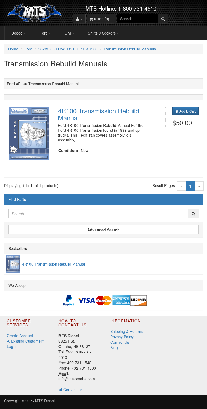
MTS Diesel (45, 400)
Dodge (17, 33)
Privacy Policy (122, 336)
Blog (114, 347)
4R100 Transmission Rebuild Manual (98, 114)
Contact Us (72, 389)
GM (68, 33)
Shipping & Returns (126, 331)
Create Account (20, 335)
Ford (44, 33)
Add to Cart (187, 111)
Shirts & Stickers (102, 33)
